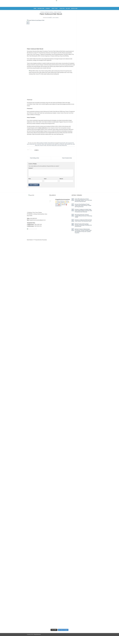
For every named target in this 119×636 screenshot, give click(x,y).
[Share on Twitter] (49, 138)
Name (30, 178)
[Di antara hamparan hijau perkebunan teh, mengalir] (59, 560)
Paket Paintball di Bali (67, 158)
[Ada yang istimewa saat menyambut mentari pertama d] (66, 562)
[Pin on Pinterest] (53, 138)
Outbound (47, 12)
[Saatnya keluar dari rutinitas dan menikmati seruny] (52, 422)
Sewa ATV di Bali (43, 145)
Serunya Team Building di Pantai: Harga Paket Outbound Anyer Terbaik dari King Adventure (83, 205)
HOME (35, 8)
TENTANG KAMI (40, 8)
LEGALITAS (62, 8)
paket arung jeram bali (70, 142)
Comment (31, 168)
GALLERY (68, 8)
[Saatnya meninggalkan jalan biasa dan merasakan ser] (59, 431)
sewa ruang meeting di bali (62, 145)
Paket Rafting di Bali (34, 158)
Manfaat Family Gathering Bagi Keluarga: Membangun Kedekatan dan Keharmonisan (83, 225)
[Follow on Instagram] (81, 8)
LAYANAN (47, 8)
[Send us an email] (84, 8)
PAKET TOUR (54, 8)
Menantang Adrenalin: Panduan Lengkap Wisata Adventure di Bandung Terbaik (83, 216)
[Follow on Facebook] (79, 8)
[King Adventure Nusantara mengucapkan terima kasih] (52, 290)
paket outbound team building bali (58, 144)
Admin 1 (57, 17)
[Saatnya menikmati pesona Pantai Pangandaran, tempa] (59, 269)
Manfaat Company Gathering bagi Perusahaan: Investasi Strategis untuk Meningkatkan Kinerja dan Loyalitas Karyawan (83, 231)
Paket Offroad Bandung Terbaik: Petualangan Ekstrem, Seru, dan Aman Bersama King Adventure (83, 200)
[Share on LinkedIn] (55, 138)
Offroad (42, 12)
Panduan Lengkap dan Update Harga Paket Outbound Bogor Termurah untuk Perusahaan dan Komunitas (83, 210)
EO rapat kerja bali (62, 142)
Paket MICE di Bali (40, 144)
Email (45, 178)
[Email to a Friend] (51, 138)
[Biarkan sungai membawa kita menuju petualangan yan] (66, 258)
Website (61, 178)
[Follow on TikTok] (82, 8)
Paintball (51, 12)
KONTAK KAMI (74, 8)
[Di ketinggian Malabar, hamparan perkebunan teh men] (66, 434)
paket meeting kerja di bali (31, 144)
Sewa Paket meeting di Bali (52, 145)
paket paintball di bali (68, 144)
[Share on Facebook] (46, 138)
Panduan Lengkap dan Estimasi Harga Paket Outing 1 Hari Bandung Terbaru (83, 220)
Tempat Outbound (57, 12)
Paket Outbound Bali (48, 144)
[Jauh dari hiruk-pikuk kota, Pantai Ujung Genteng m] (52, 556)
